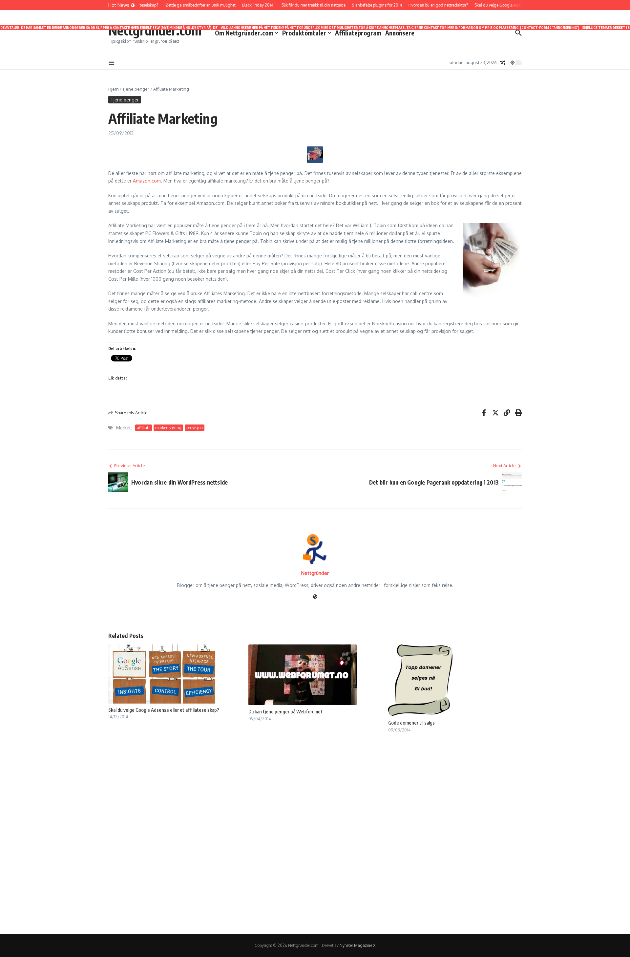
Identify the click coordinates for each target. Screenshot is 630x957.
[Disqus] (315, 840)
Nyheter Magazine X (357, 945)
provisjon (194, 427)
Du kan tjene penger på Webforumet (285, 711)
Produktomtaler (306, 32)
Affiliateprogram (358, 32)
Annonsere (399, 32)
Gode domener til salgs (411, 723)
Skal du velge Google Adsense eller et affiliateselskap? (163, 710)
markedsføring (168, 427)
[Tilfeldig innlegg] (502, 62)
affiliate (143, 427)
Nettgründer (315, 573)
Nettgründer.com (155, 30)
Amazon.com (147, 181)
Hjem (113, 89)
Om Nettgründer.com (246, 32)
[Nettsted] (315, 597)
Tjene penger (135, 89)
